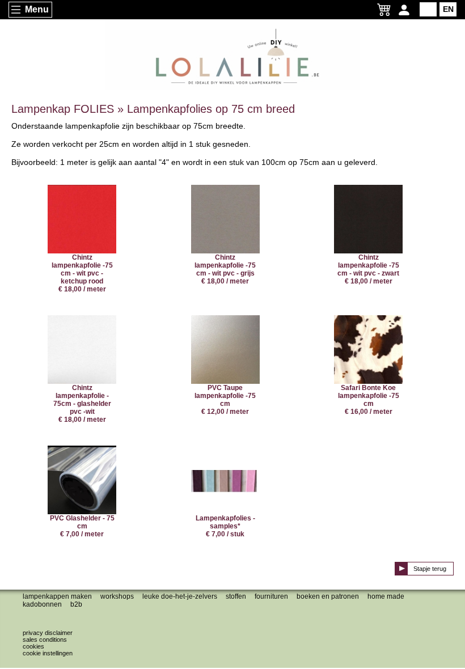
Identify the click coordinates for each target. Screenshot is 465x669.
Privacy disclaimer (48, 632)
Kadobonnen (42, 604)
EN (448, 9)
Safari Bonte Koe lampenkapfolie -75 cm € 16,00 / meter (368, 400)
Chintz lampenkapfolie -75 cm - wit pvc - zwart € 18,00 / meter (368, 269)
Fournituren (271, 596)
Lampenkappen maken (57, 596)
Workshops (117, 596)
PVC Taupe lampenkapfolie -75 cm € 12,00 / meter (225, 400)
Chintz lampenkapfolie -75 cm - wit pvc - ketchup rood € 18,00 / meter (82, 273)
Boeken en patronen (328, 596)
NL (428, 9)
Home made (385, 596)
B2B (76, 604)
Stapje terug (429, 568)
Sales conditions (45, 639)
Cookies (33, 646)
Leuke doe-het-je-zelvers (179, 596)
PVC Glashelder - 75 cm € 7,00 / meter (82, 526)
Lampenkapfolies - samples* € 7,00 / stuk (225, 526)
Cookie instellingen (48, 653)
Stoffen (236, 596)
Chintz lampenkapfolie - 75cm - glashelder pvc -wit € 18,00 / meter (82, 404)
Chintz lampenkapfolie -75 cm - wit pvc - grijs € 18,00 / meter (225, 269)
